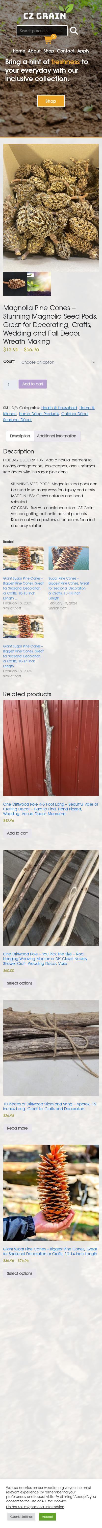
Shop (49, 50)
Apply (83, 50)
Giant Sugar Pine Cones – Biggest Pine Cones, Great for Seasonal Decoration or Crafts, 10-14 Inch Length (23, 656)
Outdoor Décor (74, 413)
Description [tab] (20, 436)
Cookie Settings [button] (21, 1517)
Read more (17, 1128)
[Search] (74, 30)
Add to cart (33, 384)
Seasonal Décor (17, 419)
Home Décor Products (39, 413)
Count (8, 361)
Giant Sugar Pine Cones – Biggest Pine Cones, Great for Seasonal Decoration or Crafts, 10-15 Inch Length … (23, 588)
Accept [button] (47, 1517)
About (34, 50)
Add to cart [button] (17, 833)
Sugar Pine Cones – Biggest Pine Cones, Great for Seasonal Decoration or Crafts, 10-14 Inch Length (69, 588)
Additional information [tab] (56, 436)
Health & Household (59, 407)
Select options (19, 983)
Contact (66, 50)
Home (19, 50)
